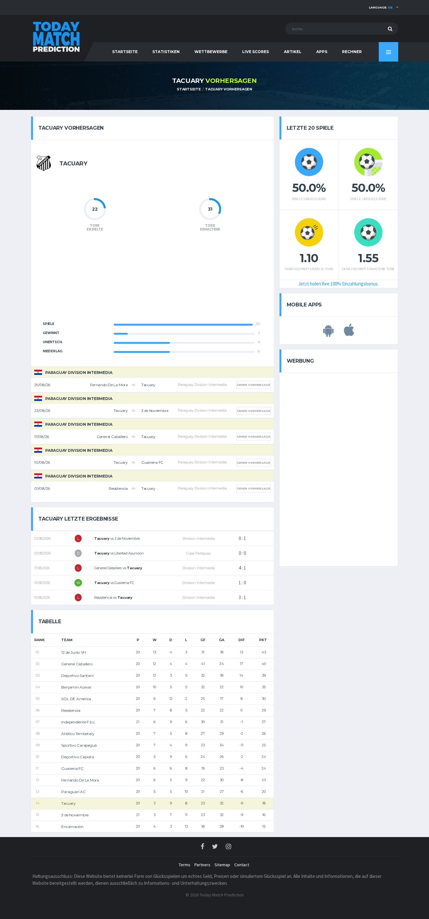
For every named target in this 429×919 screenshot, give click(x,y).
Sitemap (222, 865)
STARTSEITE (125, 51)
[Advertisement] (152, 280)
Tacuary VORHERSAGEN (228, 89)
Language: (381, 7)
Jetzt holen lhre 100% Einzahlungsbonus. (338, 284)
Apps (321, 51)
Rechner (352, 51)
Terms (184, 865)
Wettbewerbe (210, 51)
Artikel (292, 51)
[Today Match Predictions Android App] (328, 333)
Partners (202, 865)
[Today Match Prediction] (56, 35)
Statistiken (166, 51)
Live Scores (255, 51)
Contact (241, 865)
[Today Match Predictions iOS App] (349, 333)
